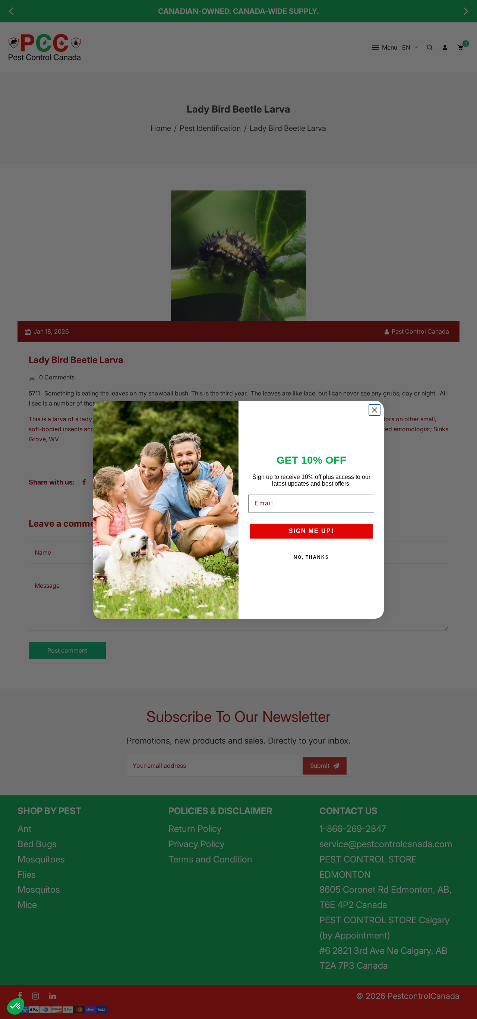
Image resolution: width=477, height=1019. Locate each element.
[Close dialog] (374, 410)
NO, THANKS (311, 557)
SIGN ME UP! (311, 531)
